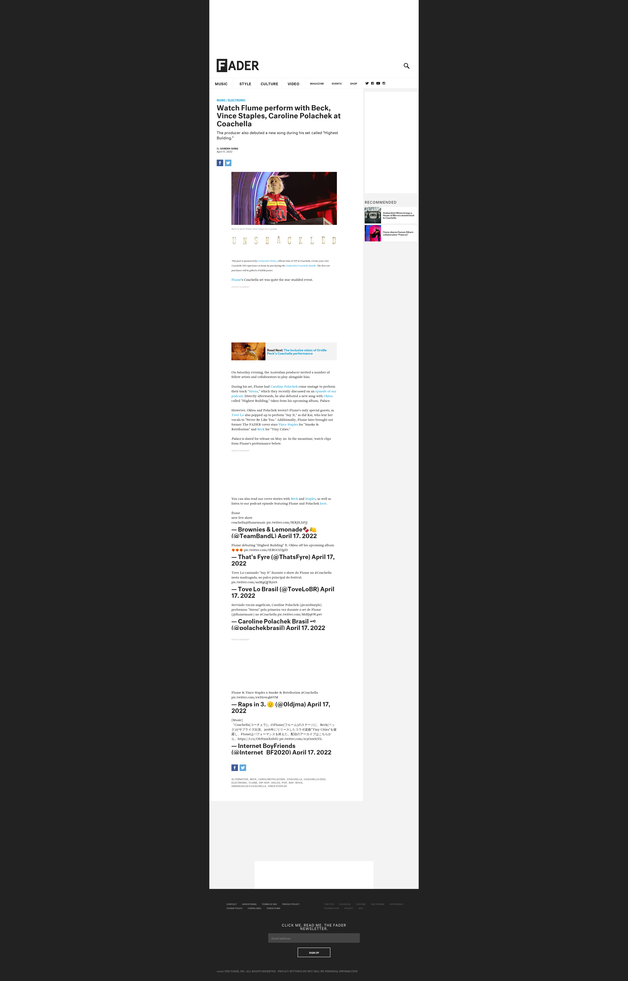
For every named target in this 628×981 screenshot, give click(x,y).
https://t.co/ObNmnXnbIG (258, 739)
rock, (299, 782)
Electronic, (239, 782)
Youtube (361, 903)
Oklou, (276, 782)
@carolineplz (310, 605)
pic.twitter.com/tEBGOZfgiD (266, 550)
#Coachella (323, 573)
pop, (285, 782)
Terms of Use (269, 903)
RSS (360, 908)
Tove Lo (237, 415)
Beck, (253, 779)
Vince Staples (288, 424)
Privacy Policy (290, 903)
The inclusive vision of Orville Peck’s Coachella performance (297, 351)
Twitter (367, 83)
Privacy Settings (290, 971)
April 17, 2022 (297, 535)
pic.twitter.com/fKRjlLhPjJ (287, 522)
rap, (291, 782)
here (323, 503)
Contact (232, 903)
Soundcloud (331, 908)
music (221, 99)
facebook (372, 83)
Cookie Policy (235, 908)
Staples (310, 499)
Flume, (253, 782)
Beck (260, 429)
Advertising (249, 903)
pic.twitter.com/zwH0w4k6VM (254, 697)
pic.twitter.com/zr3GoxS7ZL (300, 739)
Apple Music (396, 903)
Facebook (345, 903)
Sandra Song (229, 148)
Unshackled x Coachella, (249, 785)
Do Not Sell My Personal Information (330, 971)
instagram (384, 83)
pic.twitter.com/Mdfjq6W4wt (300, 614)
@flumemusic (255, 522)
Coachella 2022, (315, 779)
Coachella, (295, 779)
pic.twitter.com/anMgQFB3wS (254, 582)
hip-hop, (264, 782)
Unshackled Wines (267, 261)
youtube (378, 83)
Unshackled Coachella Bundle (301, 265)
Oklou (328, 396)
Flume (236, 280)
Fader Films (273, 908)
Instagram (377, 903)
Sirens (253, 391)
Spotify (348, 908)
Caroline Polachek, (272, 779)
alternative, (240, 779)
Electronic (236, 99)
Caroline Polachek (284, 386)
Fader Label (255, 908)
